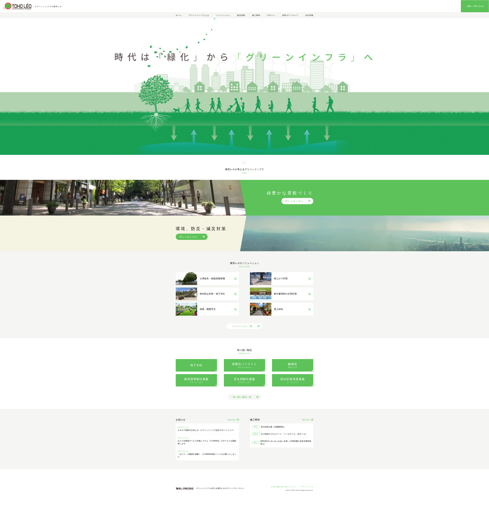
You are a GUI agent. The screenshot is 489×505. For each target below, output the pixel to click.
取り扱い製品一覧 (242, 397)
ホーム (179, 15)
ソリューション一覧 (242, 326)
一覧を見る (231, 420)
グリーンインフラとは (199, 15)
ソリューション (223, 15)
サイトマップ (308, 487)
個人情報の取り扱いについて (284, 487)
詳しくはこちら (294, 201)
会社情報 (309, 15)
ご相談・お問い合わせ (475, 6)
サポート (271, 15)
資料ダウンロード (290, 15)
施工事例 (256, 15)
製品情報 (241, 15)
